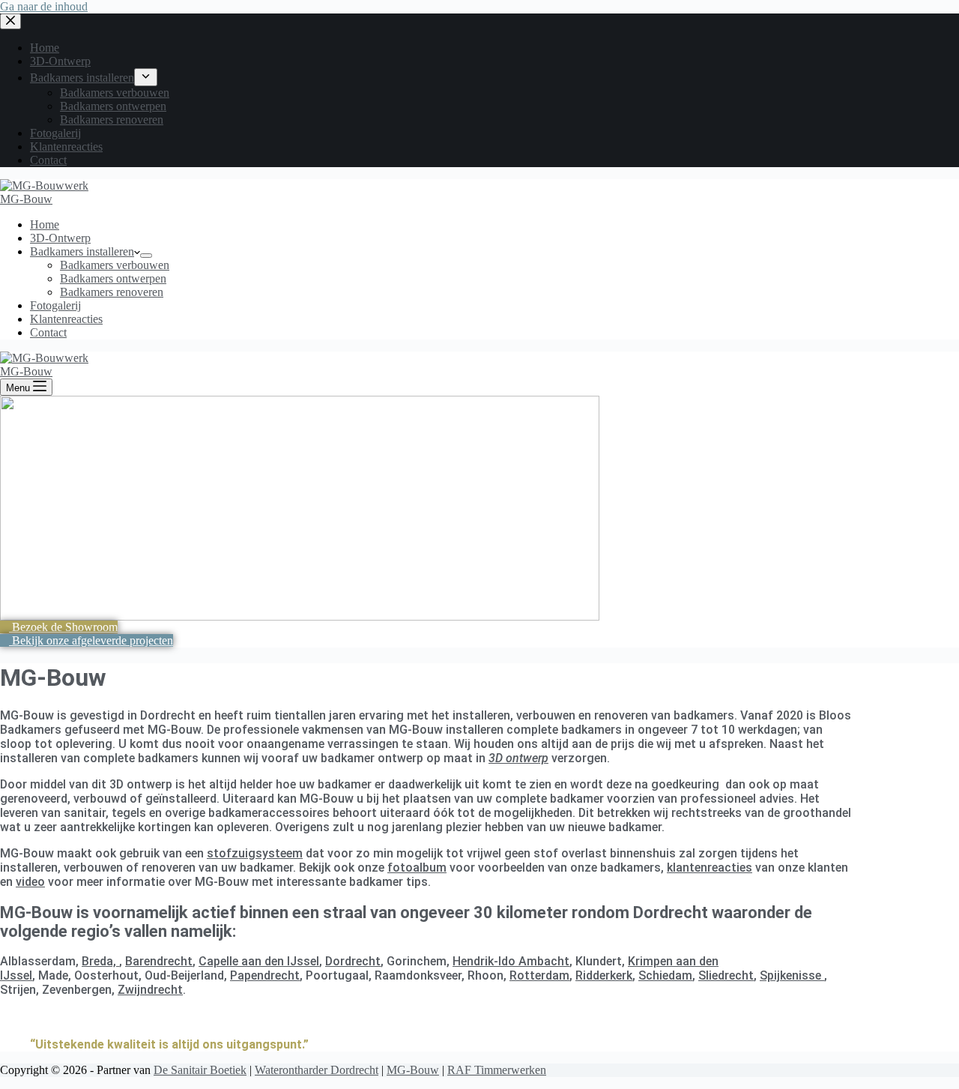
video (30, 882)
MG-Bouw (26, 199)
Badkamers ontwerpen (113, 278)
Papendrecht (265, 975)
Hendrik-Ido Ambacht (511, 961)
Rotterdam (539, 975)
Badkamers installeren (82, 251)
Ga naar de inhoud (44, 6)
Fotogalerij (55, 305)
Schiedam (665, 975)
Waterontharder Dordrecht (316, 1070)
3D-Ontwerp (60, 238)
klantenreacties (709, 867)
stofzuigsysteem (255, 853)
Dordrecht (353, 961)
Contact (48, 332)
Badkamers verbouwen (114, 265)
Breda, (100, 961)
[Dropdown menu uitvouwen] (146, 255)
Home (44, 224)
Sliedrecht (726, 975)
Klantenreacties (66, 319)
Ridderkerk (603, 975)
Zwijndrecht (150, 990)
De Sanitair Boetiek (200, 1070)
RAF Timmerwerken (496, 1070)
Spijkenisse (792, 975)
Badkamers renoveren (111, 292)
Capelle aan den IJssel (259, 961)
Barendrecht (159, 961)
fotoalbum (417, 867)
